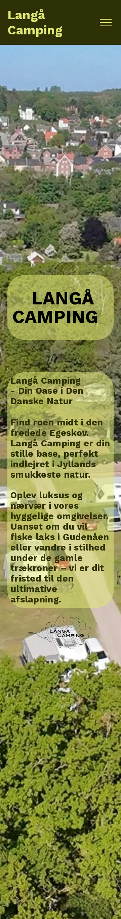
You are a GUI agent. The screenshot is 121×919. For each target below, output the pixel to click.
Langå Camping (35, 22)
